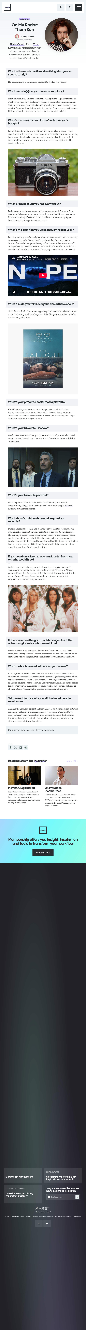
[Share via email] (26, 747)
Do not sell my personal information (68, 1216)
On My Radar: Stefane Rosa (53, 789)
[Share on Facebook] (10, 747)
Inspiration (25, 19)
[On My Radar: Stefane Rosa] (61, 775)
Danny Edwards (28, 36)
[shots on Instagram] (39, 1223)
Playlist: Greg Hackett (21, 788)
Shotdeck (39, 99)
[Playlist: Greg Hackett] (24, 775)
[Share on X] (15, 747)
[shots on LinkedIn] (47, 1223)
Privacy (28, 1216)
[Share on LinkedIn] (20, 747)
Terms (35, 1216)
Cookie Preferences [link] (46, 1216)
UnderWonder (17, 44)
